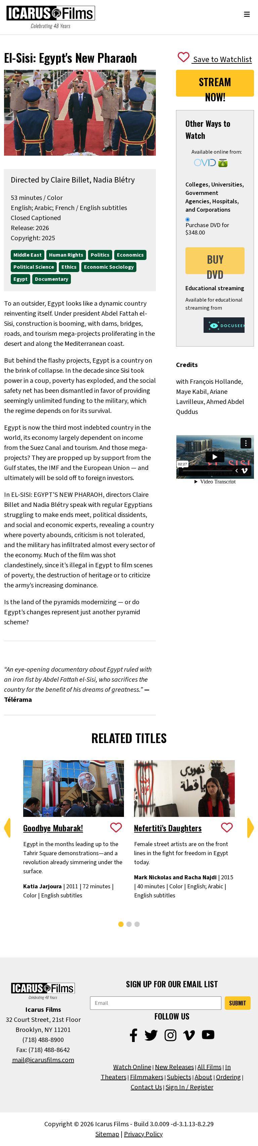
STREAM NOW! (215, 85)
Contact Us (146, 1087)
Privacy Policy (143, 1134)
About (203, 1077)
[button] (7, 828)
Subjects (179, 1077)
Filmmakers (146, 1077)
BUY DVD (215, 263)
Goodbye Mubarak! (53, 828)
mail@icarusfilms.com (43, 1060)
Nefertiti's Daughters (168, 828)
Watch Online (132, 1067)
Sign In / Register (189, 1087)
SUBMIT (237, 1003)
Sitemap (107, 1134)
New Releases (174, 1067)
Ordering (228, 1077)
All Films (209, 1067)
